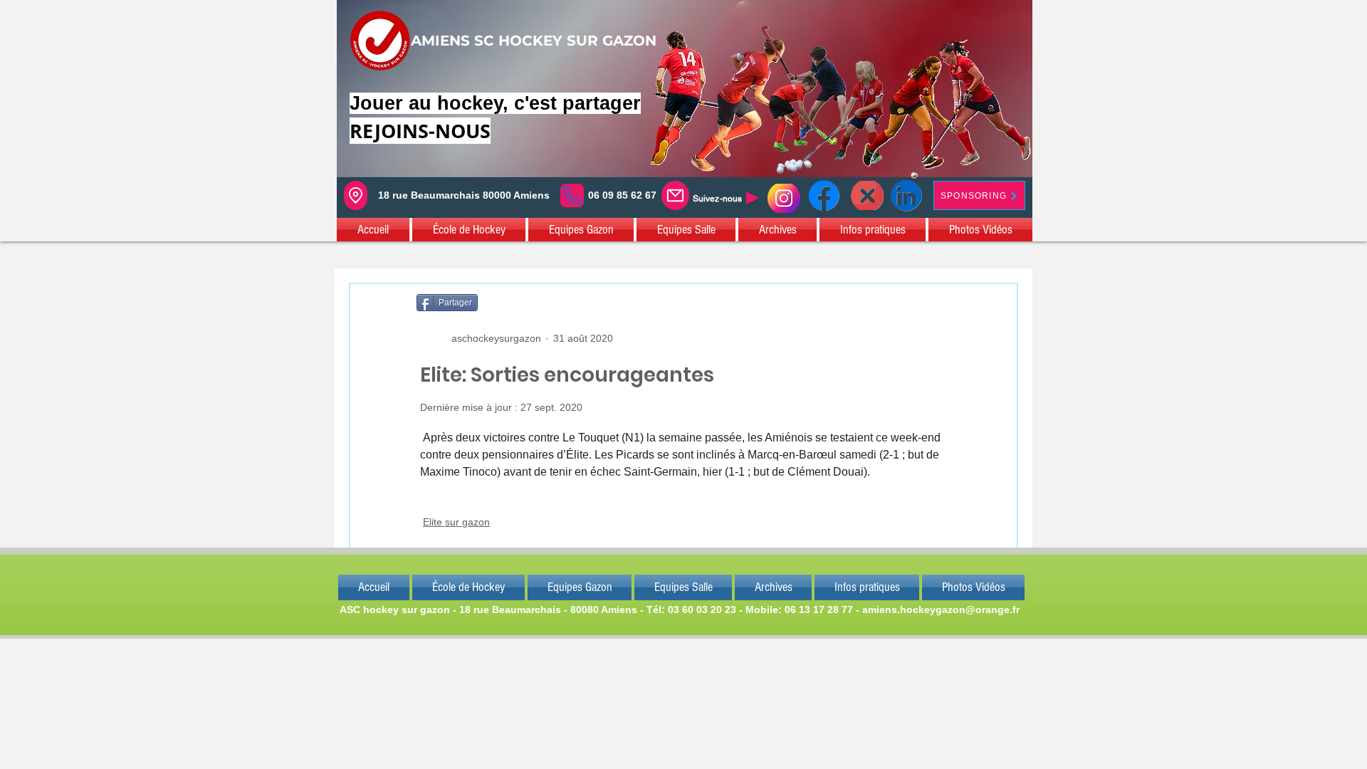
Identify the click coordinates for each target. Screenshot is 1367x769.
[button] (374, 229)
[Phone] (572, 195)
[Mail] (675, 195)
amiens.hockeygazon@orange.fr (941, 609)
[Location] (355, 195)
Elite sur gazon (456, 522)
